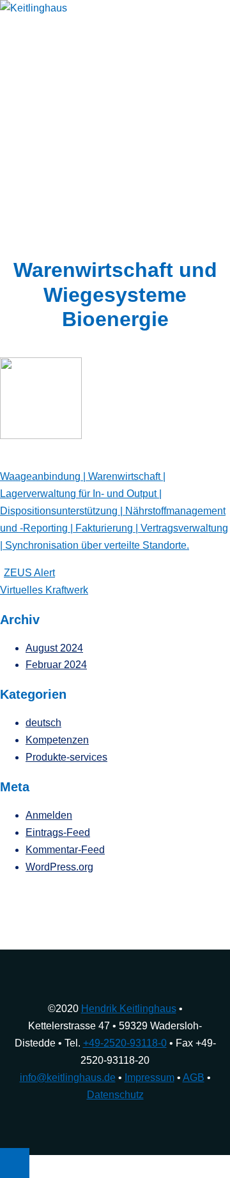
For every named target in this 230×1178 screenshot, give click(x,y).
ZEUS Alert (29, 572)
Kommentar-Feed (65, 849)
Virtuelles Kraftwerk (44, 590)
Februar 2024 (56, 664)
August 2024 (54, 648)
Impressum (149, 1077)
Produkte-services (66, 757)
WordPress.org (59, 866)
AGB (193, 1077)
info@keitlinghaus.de (68, 1077)
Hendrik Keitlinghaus (128, 1008)
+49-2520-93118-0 (125, 1043)
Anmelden (49, 815)
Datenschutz (115, 1094)
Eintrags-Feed (58, 832)
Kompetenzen (57, 739)
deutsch (43, 722)
